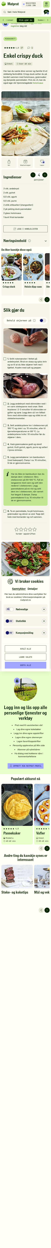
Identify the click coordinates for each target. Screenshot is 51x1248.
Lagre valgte (25, 657)
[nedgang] (32, 174)
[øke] (44, 174)
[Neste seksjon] (48, 20)
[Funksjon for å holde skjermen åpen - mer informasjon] (34, 321)
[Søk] (5, 12)
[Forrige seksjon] (3, 20)
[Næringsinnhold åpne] (25, 241)
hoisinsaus (38, 82)
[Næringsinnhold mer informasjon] (29, 241)
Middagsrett (10, 39)
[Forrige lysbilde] (41, 299)
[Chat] (46, 12)
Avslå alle (25, 648)
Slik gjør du (25, 20)
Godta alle (25, 665)
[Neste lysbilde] (47, 299)
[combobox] (22, 12)
